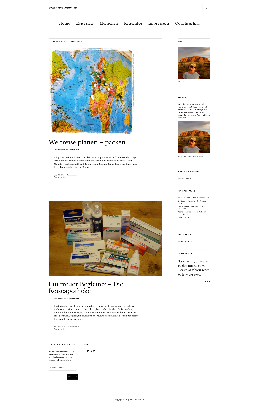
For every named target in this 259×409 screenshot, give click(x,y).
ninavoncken (74, 150)
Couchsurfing (187, 23)
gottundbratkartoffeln (63, 7)
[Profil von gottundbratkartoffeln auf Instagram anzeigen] (94, 351)
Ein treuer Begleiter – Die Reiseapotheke (86, 287)
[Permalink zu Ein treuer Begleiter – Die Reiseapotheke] (105, 275)
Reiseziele (85, 23)
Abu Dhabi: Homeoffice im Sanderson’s (193, 198)
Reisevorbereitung (60, 177)
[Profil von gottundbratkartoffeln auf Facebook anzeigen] (88, 351)
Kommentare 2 (72, 175)
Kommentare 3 (73, 327)
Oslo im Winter (184, 217)
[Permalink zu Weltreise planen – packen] (92, 133)
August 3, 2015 (59, 175)
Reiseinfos (133, 23)
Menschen (109, 23)
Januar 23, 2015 (60, 327)
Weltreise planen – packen (87, 142)
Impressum (158, 23)
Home (64, 23)
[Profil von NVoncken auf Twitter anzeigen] (91, 351)
